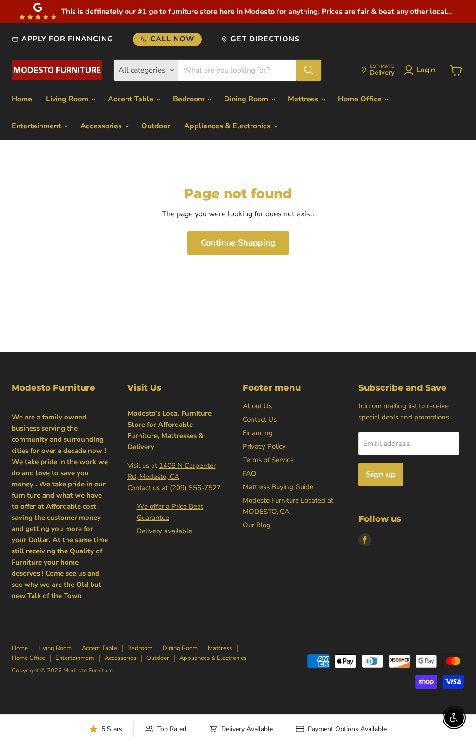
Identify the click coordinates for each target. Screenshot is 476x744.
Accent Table (131, 99)
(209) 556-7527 (195, 487)
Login (426, 69)
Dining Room (247, 99)
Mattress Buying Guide (278, 487)
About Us (257, 406)
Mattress (304, 99)
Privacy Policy (264, 446)
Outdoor (155, 126)
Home (22, 99)
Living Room (68, 99)
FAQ (250, 473)
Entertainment (37, 126)
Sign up (381, 474)
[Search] (308, 70)
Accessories (102, 126)
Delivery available (164, 531)
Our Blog (257, 525)
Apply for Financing (67, 39)
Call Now (172, 39)
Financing (258, 433)
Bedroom (189, 99)
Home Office (360, 99)
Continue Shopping (238, 242)
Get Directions (265, 39)
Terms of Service (268, 460)
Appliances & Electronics (228, 126)
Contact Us (260, 419)
